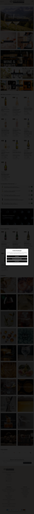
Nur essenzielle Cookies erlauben (17, 258)
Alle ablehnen (17, 256)
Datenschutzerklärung (15, 263)
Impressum (20, 263)
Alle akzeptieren (17, 261)
